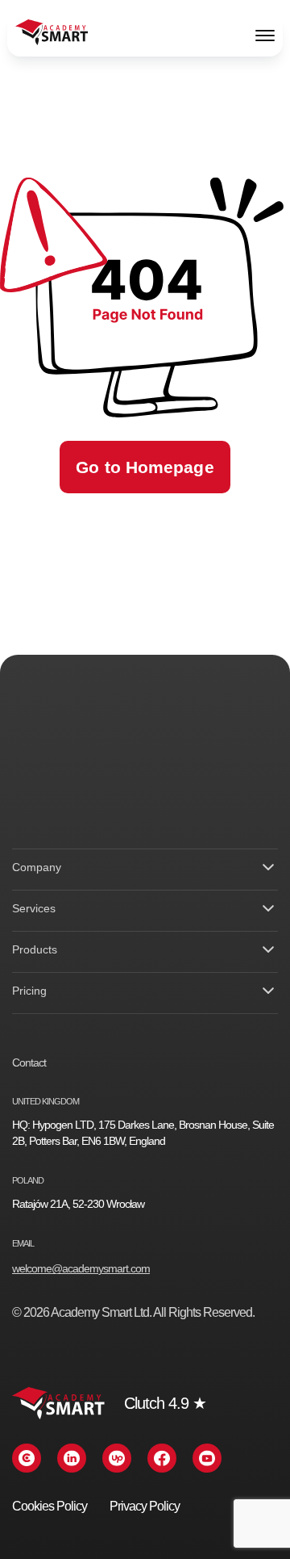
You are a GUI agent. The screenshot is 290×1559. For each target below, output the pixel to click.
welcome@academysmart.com (81, 1268)
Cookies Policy (49, 1506)
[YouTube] (207, 1458)
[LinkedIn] (71, 1458)
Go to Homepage (144, 467)
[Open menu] (265, 34)
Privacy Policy (145, 1506)
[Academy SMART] (51, 34)
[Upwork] (116, 1458)
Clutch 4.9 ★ (165, 1403)
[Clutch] (26, 1458)
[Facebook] (161, 1458)
